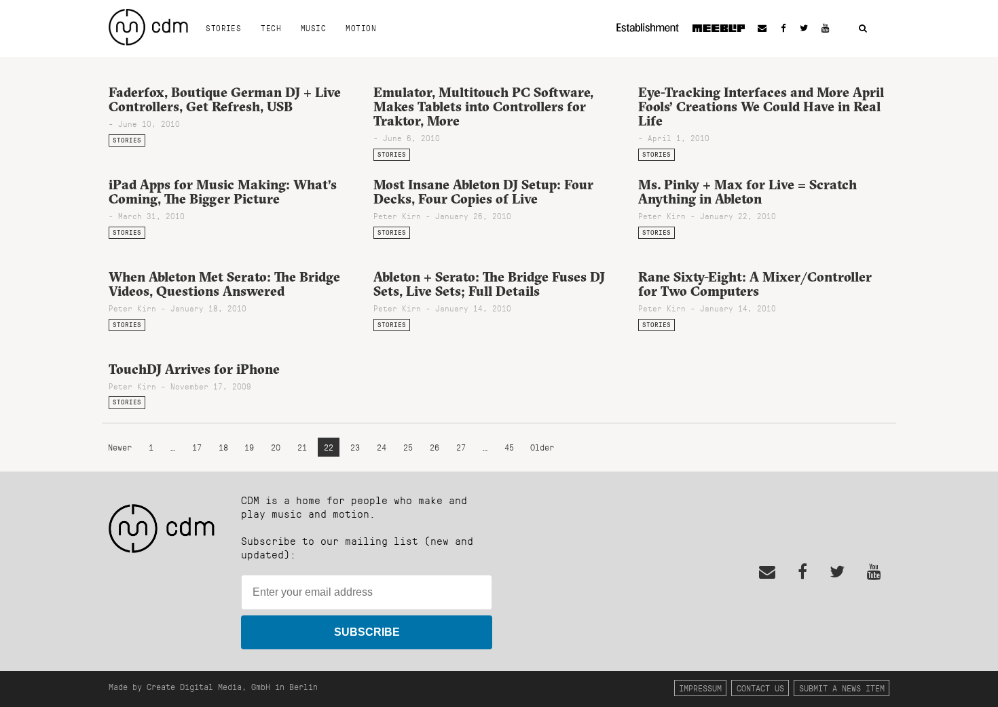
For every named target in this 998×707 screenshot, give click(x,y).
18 (223, 447)
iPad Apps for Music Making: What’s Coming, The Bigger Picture (223, 191)
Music (313, 27)
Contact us (760, 687)
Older (542, 447)
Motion (361, 27)
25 (408, 447)
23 (355, 447)
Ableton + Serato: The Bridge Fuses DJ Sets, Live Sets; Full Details (489, 284)
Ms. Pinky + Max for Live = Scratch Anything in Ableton (747, 191)
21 (302, 447)
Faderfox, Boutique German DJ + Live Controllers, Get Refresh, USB (225, 99)
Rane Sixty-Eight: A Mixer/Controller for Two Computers (755, 284)
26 (434, 447)
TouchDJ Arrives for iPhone (194, 369)
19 (249, 447)
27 (461, 447)
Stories (223, 27)
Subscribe (367, 632)
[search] (862, 29)
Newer (122, 447)
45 (509, 447)
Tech (271, 27)
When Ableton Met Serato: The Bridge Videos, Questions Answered (224, 284)
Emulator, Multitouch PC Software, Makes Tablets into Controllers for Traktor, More (483, 106)
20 (275, 447)
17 (197, 447)
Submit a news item (842, 687)
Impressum (700, 687)
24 (381, 447)
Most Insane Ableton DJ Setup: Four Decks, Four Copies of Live (483, 191)
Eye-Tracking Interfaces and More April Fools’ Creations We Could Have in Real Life (761, 106)
